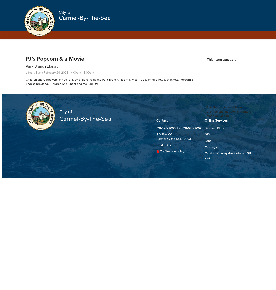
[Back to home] (39, 21)
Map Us (165, 145)
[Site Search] (247, 4)
